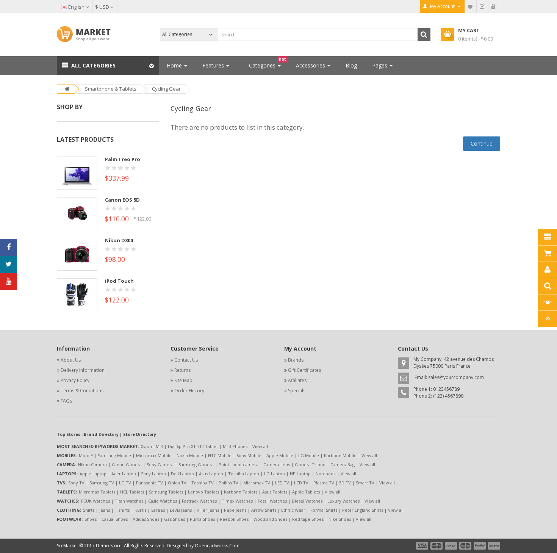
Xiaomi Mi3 (152, 446)
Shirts (88, 510)
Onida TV (177, 483)
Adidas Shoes (146, 519)
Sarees (158, 510)
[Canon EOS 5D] (77, 213)
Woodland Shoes (270, 519)
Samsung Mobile (114, 455)
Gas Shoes (174, 519)
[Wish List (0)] (470, 6)
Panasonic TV (149, 483)
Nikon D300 (119, 240)
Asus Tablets (274, 492)
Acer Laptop (123, 473)
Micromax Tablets (97, 492)
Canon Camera (127, 464)
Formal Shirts (323, 510)
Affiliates (297, 380)
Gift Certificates (304, 370)
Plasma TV (323, 483)
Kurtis (140, 510)
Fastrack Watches (199, 501)
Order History (189, 390)
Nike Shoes (340, 519)
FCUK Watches (95, 501)
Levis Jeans (181, 510)
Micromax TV (256, 483)
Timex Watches (237, 501)
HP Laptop (300, 473)
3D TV (345, 483)
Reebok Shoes (234, 519)
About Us (71, 360)
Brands (296, 360)
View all (260, 446)
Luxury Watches (343, 501)
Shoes (90, 519)
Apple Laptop (93, 473)
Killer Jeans (208, 510)
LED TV (282, 483)
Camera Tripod (310, 464)
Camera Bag (342, 464)
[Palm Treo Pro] (77, 172)
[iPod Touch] (77, 294)
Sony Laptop (153, 473)
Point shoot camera (238, 464)
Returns (182, 370)
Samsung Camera (196, 464)
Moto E (86, 455)
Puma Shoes (202, 519)
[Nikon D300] (77, 253)
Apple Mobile (279, 455)
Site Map (183, 380)
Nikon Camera (92, 464)
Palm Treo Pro (122, 159)
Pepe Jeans (235, 510)
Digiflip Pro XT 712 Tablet (193, 446)
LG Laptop (274, 473)
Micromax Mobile (154, 455)
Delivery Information (83, 370)
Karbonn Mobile (340, 455)
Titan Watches (129, 501)
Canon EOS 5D (122, 199)
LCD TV (301, 483)
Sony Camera (160, 464)
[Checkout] (482, 6)
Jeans (104, 510)
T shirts (122, 510)
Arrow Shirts (263, 510)
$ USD (102, 6)
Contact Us (186, 360)
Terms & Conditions (82, 390)
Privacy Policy (75, 380)
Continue (482, 143)
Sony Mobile (248, 455)
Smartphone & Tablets (110, 88)
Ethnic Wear (293, 510)
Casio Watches (162, 501)
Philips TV (228, 483)
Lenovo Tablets (203, 492)
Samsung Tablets (166, 492)
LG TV (125, 483)
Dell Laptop (182, 473)
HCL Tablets (132, 492)
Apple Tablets (306, 492)
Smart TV (365, 483)
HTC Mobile (220, 455)
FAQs (66, 401)
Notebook (326, 473)
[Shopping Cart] (494, 6)
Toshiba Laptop (243, 473)
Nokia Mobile (190, 455)
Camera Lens (276, 464)
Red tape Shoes (308, 519)
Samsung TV (101, 483)
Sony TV (76, 483)
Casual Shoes (115, 519)
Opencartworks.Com (217, 545)
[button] (108, 65)
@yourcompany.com (461, 377)
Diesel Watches (307, 501)
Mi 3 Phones (235, 446)
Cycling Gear (166, 88)
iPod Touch (119, 280)
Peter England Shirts (362, 510)
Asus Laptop (211, 473)
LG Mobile (308, 455)
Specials (296, 390)
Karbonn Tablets (240, 492)
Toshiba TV (202, 483)
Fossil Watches (272, 501)
